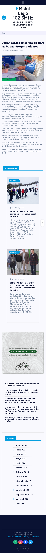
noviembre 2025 (24, 485)
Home (4, 33)
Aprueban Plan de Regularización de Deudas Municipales (22, 384)
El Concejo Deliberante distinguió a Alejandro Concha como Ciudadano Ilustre (22, 419)
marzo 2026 (21, 467)
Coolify (25, 536)
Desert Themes (14, 536)
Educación (5, 50)
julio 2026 (20, 450)
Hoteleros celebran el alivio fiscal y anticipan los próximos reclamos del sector (22, 392)
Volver (24, 548)
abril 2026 (20, 463)
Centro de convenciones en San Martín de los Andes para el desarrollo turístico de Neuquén (20, 400)
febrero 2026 (22, 472)
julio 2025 (20, 503)
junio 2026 (21, 454)
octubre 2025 (22, 490)
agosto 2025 (22, 499)
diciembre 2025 (23, 481)
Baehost (35, 536)
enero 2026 (21, 476)
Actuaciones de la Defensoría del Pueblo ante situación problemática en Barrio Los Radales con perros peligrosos (22, 410)
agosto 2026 (22, 445)
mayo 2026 (21, 458)
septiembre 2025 (24, 494)
